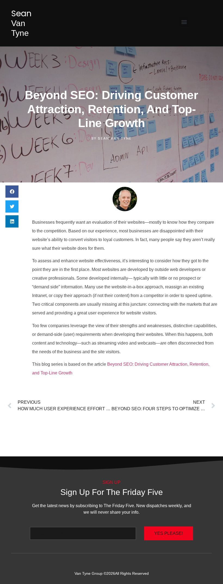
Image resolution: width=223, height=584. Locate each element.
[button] (184, 21)
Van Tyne (21, 23)
